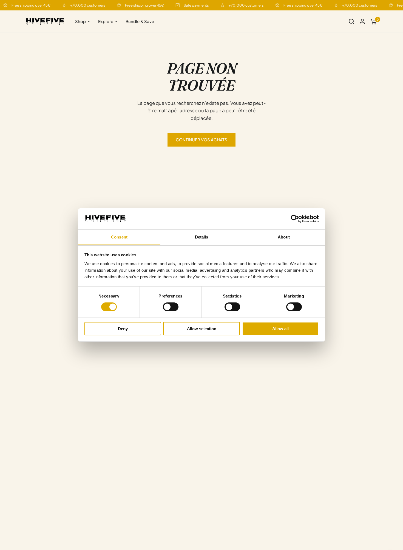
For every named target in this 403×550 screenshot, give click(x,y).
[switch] (170, 306)
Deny (123, 328)
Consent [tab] (119, 237)
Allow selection (201, 328)
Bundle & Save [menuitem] (140, 21)
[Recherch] (351, 21)
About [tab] (284, 237)
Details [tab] (201, 237)
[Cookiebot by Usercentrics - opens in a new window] (295, 219)
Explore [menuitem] (105, 21)
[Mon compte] (362, 21)
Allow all (280, 328)
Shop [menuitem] (80, 21)
